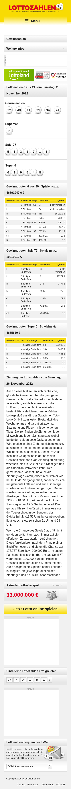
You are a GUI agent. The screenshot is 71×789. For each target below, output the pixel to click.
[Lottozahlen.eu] (35, 8)
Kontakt (61, 784)
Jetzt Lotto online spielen (35, 609)
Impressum (33, 784)
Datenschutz (48, 784)
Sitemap (21, 784)
